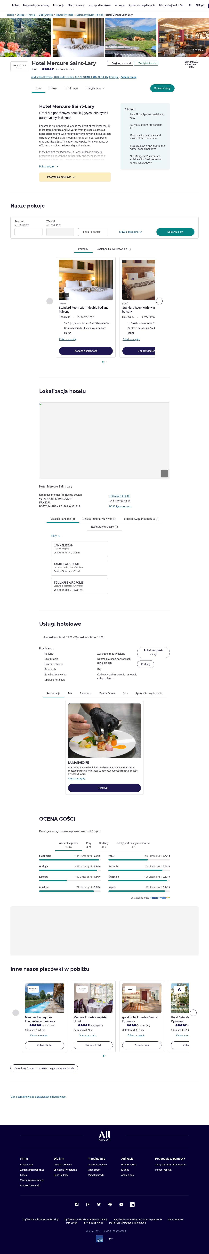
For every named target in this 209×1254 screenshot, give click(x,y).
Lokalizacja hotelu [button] (62, 391)
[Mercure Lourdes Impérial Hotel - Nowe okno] (93, 998)
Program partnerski (30, 1185)
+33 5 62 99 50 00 (119, 496)
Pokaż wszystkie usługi (153, 652)
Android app (127, 1175)
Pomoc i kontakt (163, 1169)
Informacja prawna (93, 1222)
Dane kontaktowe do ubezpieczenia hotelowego (38, 1096)
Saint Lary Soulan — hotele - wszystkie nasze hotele (44, 1068)
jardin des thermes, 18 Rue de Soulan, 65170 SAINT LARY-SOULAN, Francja (75, 77)
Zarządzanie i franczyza (32, 1169)
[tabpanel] (104, 310)
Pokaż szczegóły (76, 778)
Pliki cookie (71, 1222)
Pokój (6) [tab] (83, 249)
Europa (20, 15)
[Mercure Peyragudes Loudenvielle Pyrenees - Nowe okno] (44, 998)
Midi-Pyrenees (46, 15)
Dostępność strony (97, 1164)
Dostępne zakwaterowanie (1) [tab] (113, 249)
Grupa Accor (26, 1164)
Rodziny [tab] (104, 845)
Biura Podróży (61, 1175)
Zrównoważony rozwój (31, 1180)
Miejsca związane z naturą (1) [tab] (141, 518)
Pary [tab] (88, 845)
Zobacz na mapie (39, 1035)
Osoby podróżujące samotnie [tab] (133, 845)
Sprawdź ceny (162, 88)
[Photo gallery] (104, 37)
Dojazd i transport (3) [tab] (62, 518)
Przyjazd (22, 223)
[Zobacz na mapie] (104, 440)
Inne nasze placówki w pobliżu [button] (49, 969)
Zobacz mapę (129, 77)
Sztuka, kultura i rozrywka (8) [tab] (99, 518)
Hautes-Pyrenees (64, 15)
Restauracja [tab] (53, 693)
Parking (145, 664)
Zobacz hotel (44, 1045)
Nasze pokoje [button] (27, 206)
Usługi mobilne (128, 1164)
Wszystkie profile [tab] (68, 845)
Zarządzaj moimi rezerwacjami (170, 1164)
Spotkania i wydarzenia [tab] (149, 693)
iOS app (125, 1169)
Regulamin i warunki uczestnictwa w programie (138, 1219)
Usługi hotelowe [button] (60, 624)
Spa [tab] (125, 693)
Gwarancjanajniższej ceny (191, 64)
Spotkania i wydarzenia (65, 1169)
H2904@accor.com (120, 506)
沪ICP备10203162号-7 (114, 1231)
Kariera (24, 1175)
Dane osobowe (175, 1219)
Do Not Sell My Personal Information (127, 1222)
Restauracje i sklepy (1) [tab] (104, 526)
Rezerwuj (103, 787)
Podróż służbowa (63, 1164)
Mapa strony (94, 1169)
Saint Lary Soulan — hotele (90, 15)
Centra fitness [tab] (107, 693)
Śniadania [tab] (86, 693)
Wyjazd (53, 223)
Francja (31, 15)
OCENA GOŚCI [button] (57, 819)
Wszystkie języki (96, 1175)
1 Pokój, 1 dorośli (91, 231)
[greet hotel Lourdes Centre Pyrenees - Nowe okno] (141, 998)
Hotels (10, 15)
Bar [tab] (70, 693)
